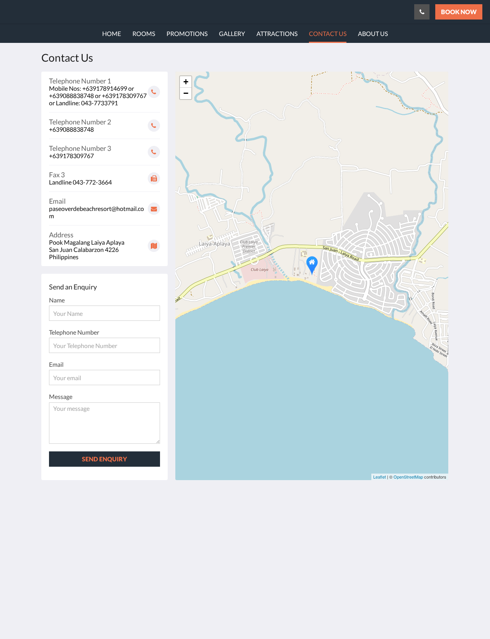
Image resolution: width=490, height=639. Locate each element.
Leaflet (379, 477)
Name (57, 300)
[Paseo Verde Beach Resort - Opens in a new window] (433, 510)
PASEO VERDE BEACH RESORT (72, 11)
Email (56, 364)
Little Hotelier (421, 584)
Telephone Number (74, 332)
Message (60, 396)
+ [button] (185, 82)
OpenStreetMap (408, 477)
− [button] (185, 93)
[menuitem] (111, 33)
